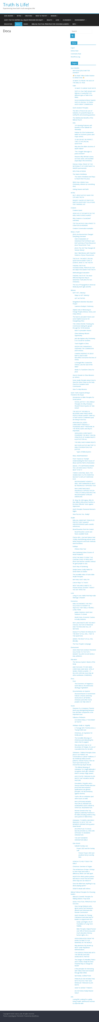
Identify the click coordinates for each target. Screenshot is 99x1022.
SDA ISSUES (76, 843)
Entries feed (74, 51)
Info (74, 24)
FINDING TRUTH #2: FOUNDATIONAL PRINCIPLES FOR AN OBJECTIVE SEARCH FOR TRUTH (84, 268)
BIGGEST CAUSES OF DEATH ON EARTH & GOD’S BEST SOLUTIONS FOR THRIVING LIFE (84, 202)
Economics (67, 20)
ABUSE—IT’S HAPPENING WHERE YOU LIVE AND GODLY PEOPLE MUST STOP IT (83, 468)
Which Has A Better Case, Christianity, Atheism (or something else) (84, 184)
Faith (74, 86)
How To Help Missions (80, 389)
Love (57, 20)
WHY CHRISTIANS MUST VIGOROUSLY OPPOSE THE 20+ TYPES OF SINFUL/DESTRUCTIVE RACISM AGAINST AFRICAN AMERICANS (85, 493)
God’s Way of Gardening (80, 566)
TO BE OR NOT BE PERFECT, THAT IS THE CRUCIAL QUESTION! (84, 141)
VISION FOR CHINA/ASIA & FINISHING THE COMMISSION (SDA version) (84, 348)
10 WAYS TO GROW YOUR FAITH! (85, 88)
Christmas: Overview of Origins (82, 866)
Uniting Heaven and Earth (81, 189)
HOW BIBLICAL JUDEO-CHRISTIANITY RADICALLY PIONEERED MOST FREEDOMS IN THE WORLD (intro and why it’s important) (83, 427)
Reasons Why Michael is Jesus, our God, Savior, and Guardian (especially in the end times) (84, 159)
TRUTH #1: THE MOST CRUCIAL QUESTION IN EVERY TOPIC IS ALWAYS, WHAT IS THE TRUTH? (83, 261)
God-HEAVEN (8, 16)
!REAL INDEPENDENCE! (80, 456)
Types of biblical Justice (84, 452)
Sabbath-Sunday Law (81, 846)
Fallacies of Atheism (79, 717)
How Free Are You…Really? (81, 514)
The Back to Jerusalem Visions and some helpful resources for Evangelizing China (83, 319)
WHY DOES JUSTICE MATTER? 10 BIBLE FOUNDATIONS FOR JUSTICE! (85, 447)
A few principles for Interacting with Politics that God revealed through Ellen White (84, 971)
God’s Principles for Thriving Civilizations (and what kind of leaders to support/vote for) (84, 917)
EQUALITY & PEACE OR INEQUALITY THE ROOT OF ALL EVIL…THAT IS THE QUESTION (84, 634)
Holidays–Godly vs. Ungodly (81, 725)
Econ (74, 681)
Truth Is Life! (16, 5)
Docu (18, 24)
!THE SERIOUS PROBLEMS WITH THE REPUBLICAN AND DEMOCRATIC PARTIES (85, 955)
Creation (28, 16)
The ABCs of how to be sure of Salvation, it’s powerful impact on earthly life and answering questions (84, 113)
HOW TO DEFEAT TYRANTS (83, 988)
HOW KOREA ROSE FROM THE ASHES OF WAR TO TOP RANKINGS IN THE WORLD (84, 940)
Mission (53, 16)
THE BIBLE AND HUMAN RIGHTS (85, 442)
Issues (25, 24)
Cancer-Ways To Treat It (80, 582)
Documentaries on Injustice (81, 691)
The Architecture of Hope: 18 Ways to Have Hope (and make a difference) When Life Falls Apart (84, 871)
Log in (73, 48)
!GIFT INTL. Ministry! (79, 293)
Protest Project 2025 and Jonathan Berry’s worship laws (86, 855)
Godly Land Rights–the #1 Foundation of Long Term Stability (85, 924)
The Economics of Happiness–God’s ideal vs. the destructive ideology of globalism (84, 686)
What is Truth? (41, 16)
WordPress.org (75, 57)
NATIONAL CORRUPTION (83, 976)
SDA (74, 123)
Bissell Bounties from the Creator (83, 529)
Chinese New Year (80, 549)
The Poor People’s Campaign (82, 644)
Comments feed (76, 54)
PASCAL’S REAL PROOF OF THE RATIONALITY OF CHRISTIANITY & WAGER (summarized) (84, 166)
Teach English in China (82, 343)
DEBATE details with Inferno (81, 889)
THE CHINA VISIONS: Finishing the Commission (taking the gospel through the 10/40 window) (83, 326)
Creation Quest (77, 210)
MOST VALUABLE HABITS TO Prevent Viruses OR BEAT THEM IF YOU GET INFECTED (83, 588)
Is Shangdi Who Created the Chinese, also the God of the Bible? (84, 365)
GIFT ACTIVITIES (80, 298)
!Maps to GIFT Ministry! (82, 295)
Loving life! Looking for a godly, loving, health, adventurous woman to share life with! (84, 1001)
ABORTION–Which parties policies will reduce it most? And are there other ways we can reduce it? (83, 878)
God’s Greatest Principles (80, 108)
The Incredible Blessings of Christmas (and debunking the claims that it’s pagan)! (84, 740)
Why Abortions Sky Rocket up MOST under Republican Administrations (84, 947)
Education (8, 24)
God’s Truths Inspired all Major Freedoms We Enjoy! (23, 20)
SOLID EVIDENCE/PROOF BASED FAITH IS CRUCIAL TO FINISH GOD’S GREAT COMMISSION (85, 102)
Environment (80, 20)
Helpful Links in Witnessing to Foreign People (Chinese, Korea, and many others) (84, 312)
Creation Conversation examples (83, 228)
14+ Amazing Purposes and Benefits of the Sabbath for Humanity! (83, 127)
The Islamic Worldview (80, 174)
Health (49, 20)
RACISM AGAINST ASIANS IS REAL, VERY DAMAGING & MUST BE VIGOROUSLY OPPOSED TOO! (85, 483)
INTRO (19, 16)
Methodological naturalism (81, 273)
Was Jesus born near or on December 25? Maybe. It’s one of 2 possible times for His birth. (85, 747)
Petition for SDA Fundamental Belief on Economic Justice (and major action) (84, 134)
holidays (75, 546)
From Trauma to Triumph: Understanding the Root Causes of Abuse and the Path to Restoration (83, 461)
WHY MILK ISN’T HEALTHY (81, 579)
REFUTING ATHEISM (79, 171)
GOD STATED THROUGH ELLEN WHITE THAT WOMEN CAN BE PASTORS (85, 778)
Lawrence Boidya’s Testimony (84, 306)
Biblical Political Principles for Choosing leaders (50, 24)
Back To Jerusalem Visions (83, 330)
